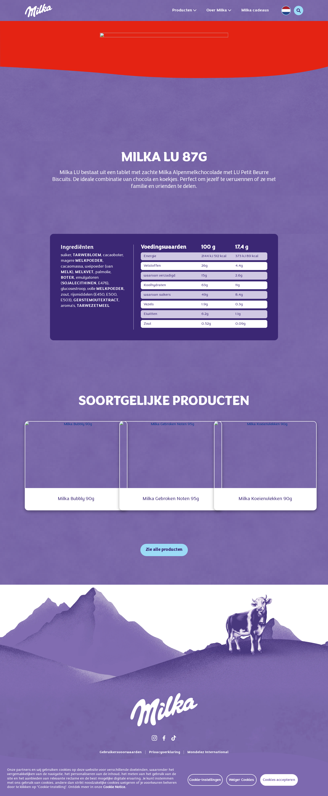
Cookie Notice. (114, 787)
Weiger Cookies (241, 780)
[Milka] (38, 10)
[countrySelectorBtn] (286, 10)
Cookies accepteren (279, 780)
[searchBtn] (298, 10)
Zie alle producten (164, 550)
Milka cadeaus (255, 10)
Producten (182, 10)
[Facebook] (164, 738)
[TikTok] (173, 738)
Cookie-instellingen (205, 780)
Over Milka (216, 10)
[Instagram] (154, 738)
